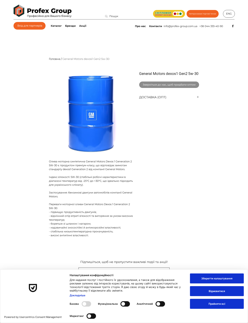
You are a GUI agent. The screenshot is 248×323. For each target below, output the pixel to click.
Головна (54, 59)
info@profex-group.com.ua (180, 26)
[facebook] (233, 26)
